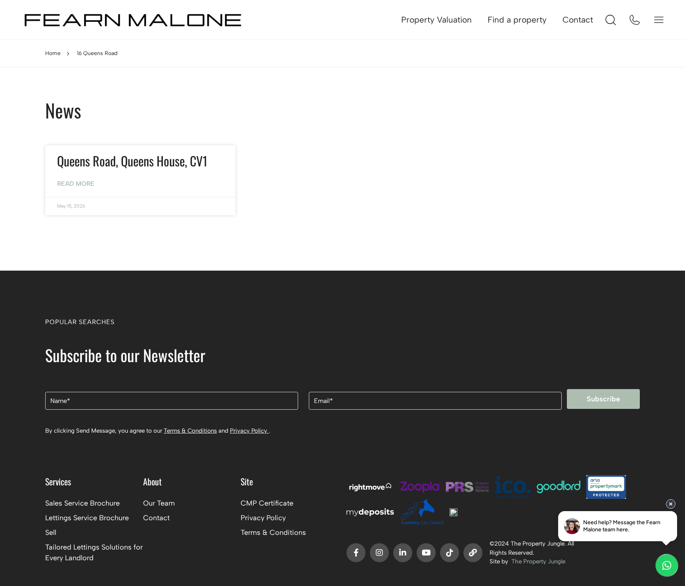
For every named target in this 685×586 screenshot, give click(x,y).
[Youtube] (426, 552)
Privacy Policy (249, 430)
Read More (75, 183)
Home (53, 53)
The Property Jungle (538, 561)
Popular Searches (80, 322)
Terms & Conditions (190, 430)
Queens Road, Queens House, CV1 (132, 160)
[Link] (472, 552)
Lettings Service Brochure (87, 517)
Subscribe (603, 399)
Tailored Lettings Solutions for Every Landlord (94, 552)
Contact (578, 20)
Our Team (159, 503)
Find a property (517, 20)
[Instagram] (379, 552)
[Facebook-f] (355, 552)
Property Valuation (436, 20)
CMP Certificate (267, 503)
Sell (50, 532)
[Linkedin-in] (402, 552)
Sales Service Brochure (82, 503)
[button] (342, 324)
